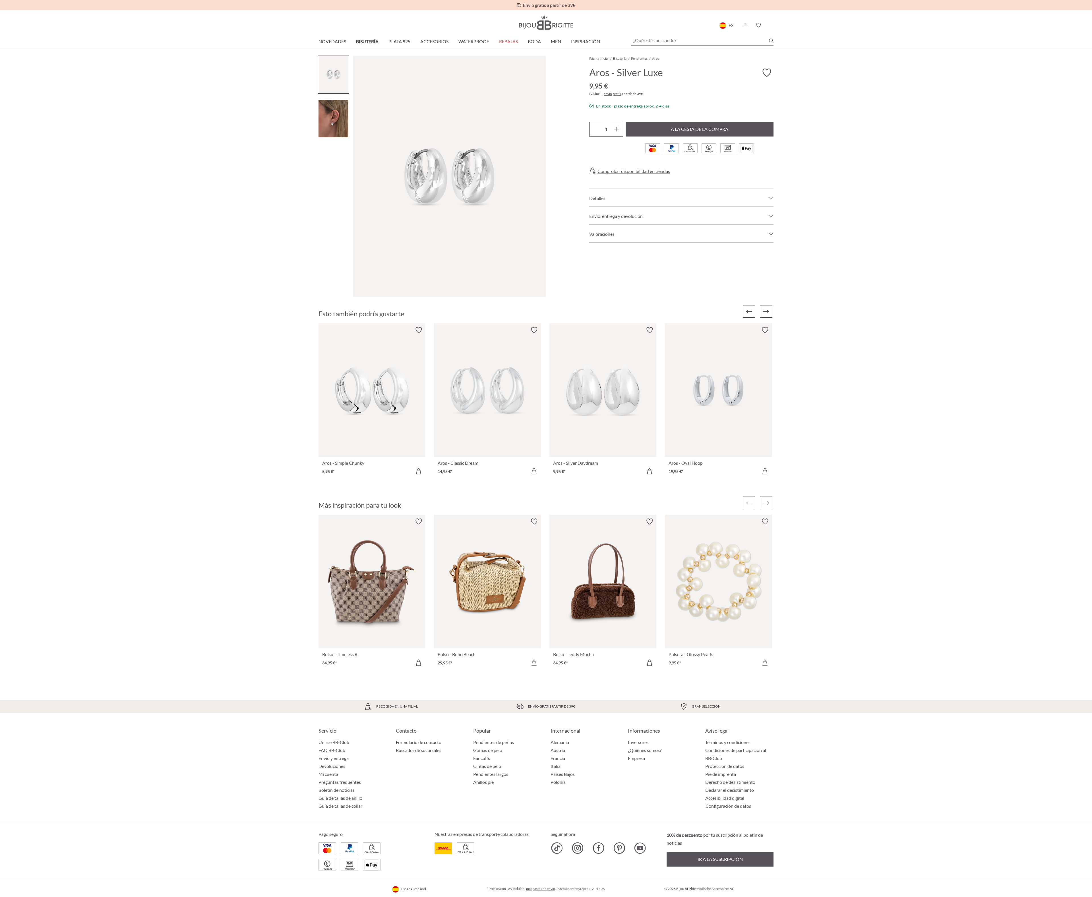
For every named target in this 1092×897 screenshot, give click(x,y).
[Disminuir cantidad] (596, 129)
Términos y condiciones (727, 742)
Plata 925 (399, 41)
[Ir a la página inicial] (546, 22)
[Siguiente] (766, 311)
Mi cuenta (328, 774)
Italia (556, 766)
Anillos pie (483, 782)
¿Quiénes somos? (644, 750)
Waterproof (473, 41)
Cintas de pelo (487, 766)
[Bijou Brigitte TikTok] (557, 848)
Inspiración (585, 41)
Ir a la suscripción (720, 859)
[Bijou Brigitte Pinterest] (619, 848)
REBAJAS (508, 41)
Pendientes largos (490, 774)
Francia (558, 758)
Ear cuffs (481, 758)
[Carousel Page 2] (333, 118)
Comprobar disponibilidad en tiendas (633, 171)
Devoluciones (331, 766)
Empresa (636, 758)
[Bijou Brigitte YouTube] (640, 848)
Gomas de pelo (487, 750)
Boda (534, 41)
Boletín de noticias (336, 790)
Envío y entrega (333, 758)
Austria (558, 750)
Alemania (560, 742)
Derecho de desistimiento (730, 782)
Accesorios (434, 41)
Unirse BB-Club (333, 742)
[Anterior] (749, 311)
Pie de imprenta (720, 774)
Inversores (638, 742)
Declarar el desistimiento (729, 790)
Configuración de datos (728, 806)
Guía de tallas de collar (340, 806)
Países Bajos (563, 774)
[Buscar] (771, 40)
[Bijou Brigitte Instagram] (577, 848)
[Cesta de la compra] (771, 25)
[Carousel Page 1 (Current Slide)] (333, 74)
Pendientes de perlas (493, 742)
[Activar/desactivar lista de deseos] (767, 73)
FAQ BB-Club (331, 750)
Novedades (332, 41)
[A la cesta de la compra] (418, 471)
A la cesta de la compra (699, 129)
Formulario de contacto (418, 742)
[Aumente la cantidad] (616, 129)
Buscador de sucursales (418, 750)
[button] (745, 25)
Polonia (558, 782)
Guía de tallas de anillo (340, 798)
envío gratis (612, 94)
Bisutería (367, 41)
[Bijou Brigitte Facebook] (598, 848)
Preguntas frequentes (339, 782)
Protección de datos (724, 766)
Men (556, 41)
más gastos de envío (540, 888)
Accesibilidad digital (724, 798)
